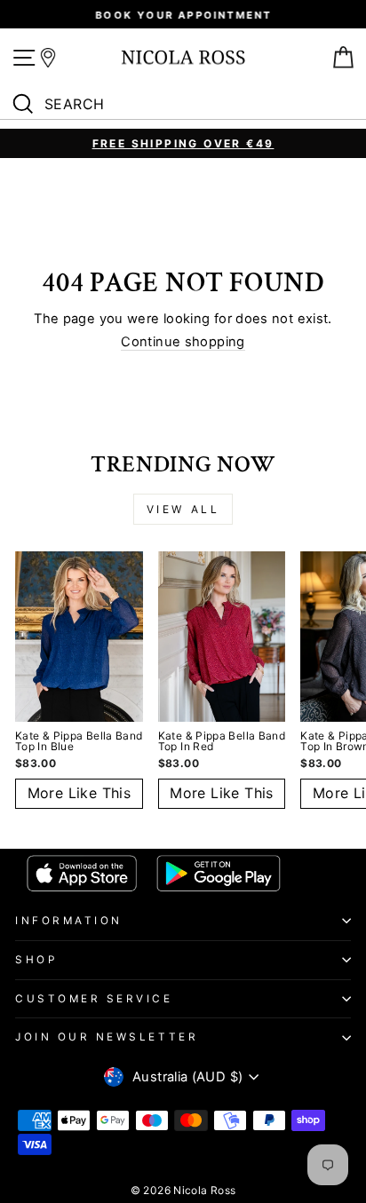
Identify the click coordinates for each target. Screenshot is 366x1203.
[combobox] (187, 105)
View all (183, 509)
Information (69, 920)
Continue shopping (182, 342)
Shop (36, 960)
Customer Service (94, 999)
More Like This (79, 793)
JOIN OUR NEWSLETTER (106, 1037)
